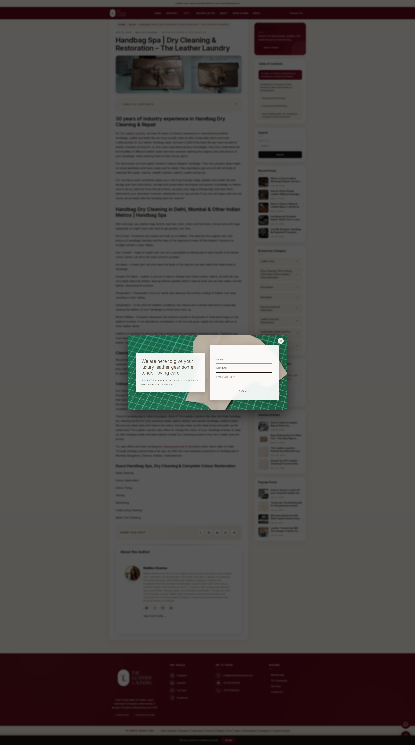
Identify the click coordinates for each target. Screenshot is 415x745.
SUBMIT (244, 390)
